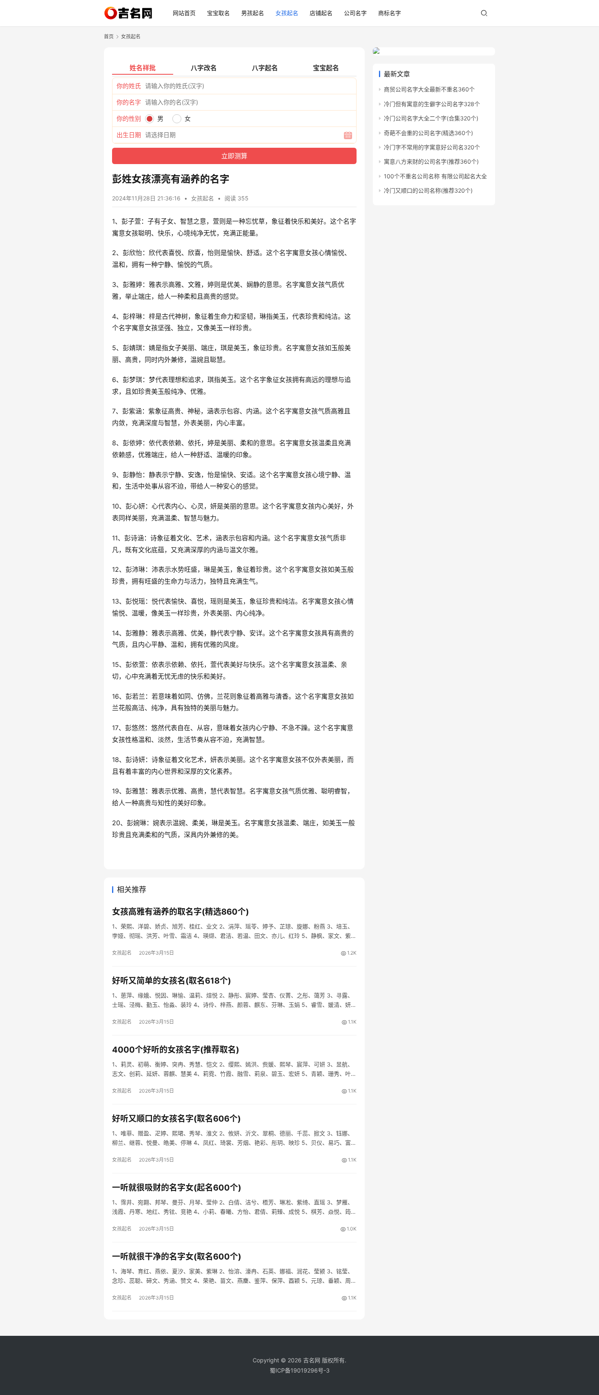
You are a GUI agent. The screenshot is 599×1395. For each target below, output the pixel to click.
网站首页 (184, 12)
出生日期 (129, 135)
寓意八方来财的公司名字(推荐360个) (431, 161)
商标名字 (389, 12)
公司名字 (355, 12)
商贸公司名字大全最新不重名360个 (429, 89)
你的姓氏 (129, 86)
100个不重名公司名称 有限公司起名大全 (435, 176)
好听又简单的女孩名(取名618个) (171, 981)
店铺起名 (321, 12)
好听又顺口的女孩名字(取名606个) (176, 1119)
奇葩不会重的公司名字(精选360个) (428, 132)
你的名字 (129, 102)
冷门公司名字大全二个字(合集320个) (431, 118)
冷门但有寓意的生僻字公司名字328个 (432, 103)
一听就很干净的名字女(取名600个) (176, 1257)
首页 (109, 36)
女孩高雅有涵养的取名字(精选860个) (180, 912)
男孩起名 (252, 12)
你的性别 (129, 118)
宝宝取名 (218, 12)
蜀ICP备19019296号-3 (300, 1370)
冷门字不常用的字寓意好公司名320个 (432, 147)
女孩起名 (286, 12)
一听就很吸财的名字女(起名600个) (176, 1188)
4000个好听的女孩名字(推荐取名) (175, 1050)
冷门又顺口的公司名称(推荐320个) (428, 190)
